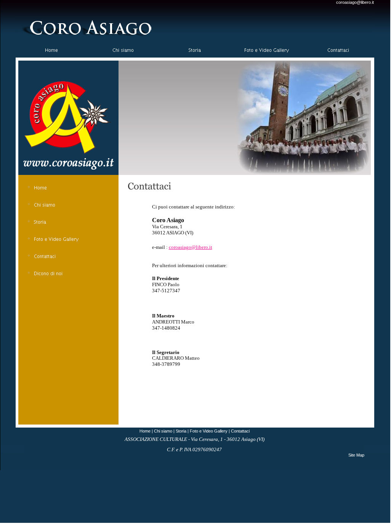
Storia (181, 431)
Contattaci (240, 431)
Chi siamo (163, 431)
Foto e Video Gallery (209, 431)
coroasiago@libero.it (355, 2)
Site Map (356, 455)
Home (145, 431)
